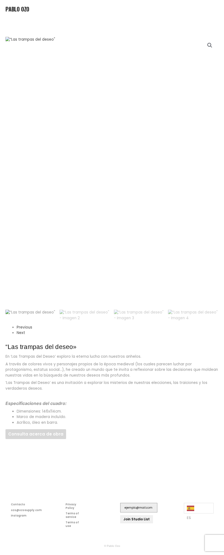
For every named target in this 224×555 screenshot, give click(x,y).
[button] (214, 11)
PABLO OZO (17, 9)
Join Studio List (136, 519)
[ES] (199, 508)
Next (21, 332)
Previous (24, 327)
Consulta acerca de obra (35, 434)
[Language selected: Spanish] (199, 508)
